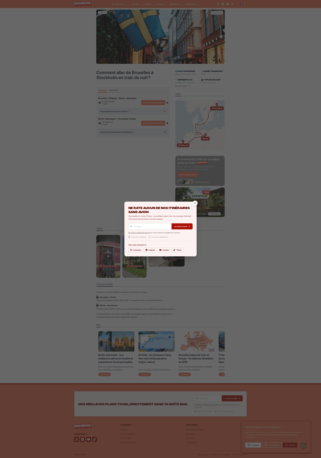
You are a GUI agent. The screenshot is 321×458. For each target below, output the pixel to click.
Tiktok (178, 250)
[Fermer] (195, 203)
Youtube (165, 250)
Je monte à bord (180, 226)
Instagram (137, 250)
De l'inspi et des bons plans (138, 233)
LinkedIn (151, 250)
